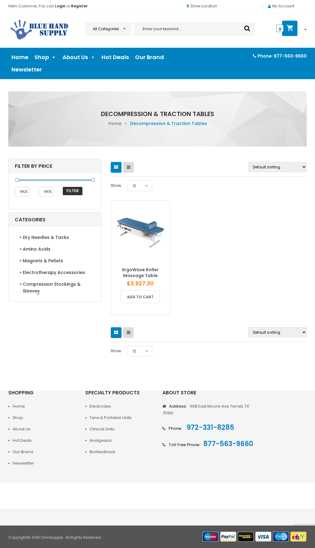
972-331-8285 (209, 427)
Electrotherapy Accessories (54, 272)
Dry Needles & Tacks (46, 237)
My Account (283, 6)
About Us (75, 57)
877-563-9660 (290, 56)
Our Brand (149, 57)
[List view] (128, 167)
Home (19, 57)
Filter (72, 190)
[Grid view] (116, 167)
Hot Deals (115, 57)
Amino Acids (36, 249)
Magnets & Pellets (43, 261)
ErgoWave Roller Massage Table (140, 273)
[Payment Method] (210, 537)
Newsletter (26, 69)
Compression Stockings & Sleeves (52, 287)
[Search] (247, 28)
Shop (41, 57)
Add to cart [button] (140, 297)
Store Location (203, 6)
